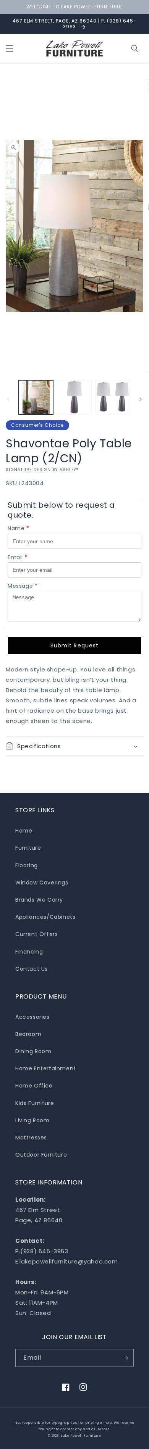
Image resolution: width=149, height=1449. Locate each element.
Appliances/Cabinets (45, 917)
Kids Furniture (34, 1103)
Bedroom (28, 1034)
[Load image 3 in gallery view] (113, 397)
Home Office (34, 1085)
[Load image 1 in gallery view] (36, 397)
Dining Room (33, 1051)
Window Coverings (41, 882)
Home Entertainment (45, 1068)
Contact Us (31, 969)
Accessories (32, 1017)
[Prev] (8, 399)
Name (18, 528)
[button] (9, 48)
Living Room (32, 1120)
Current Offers (36, 934)
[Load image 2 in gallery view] (74, 397)
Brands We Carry (39, 900)
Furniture (28, 848)
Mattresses (31, 1137)
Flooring (26, 865)
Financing (29, 951)
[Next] (140, 399)
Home (23, 830)
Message (23, 586)
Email (18, 557)
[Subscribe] (125, 1358)
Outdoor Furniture (41, 1155)
